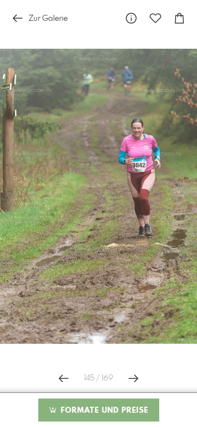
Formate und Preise (103, 410)
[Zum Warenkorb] (179, 18)
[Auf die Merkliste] (155, 18)
